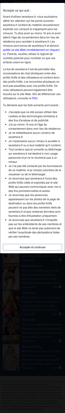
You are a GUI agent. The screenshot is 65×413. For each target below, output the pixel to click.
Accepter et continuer (33, 247)
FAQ (34, 98)
